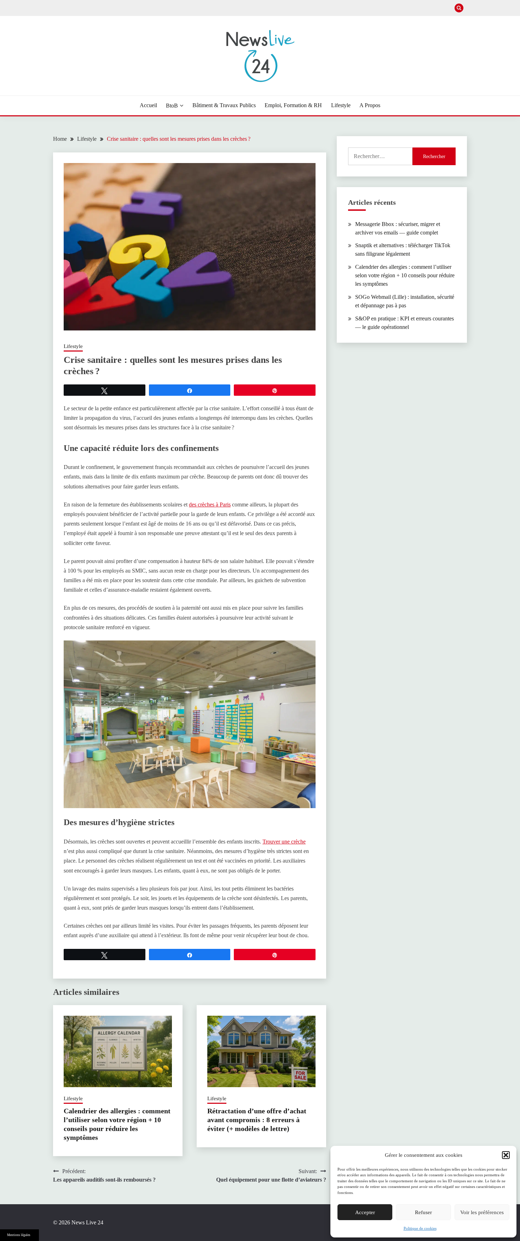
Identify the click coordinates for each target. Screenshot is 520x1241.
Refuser (423, 1212)
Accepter (365, 1212)
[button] (505, 1155)
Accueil (148, 105)
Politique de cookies (420, 1228)
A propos (369, 105)
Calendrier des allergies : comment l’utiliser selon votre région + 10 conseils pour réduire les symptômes (405, 275)
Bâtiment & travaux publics (224, 105)
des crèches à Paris (210, 504)
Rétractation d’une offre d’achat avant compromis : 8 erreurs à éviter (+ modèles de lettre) (256, 1119)
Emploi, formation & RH (293, 105)
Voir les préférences (482, 1212)
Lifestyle (341, 105)
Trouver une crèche (284, 842)
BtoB (172, 106)
